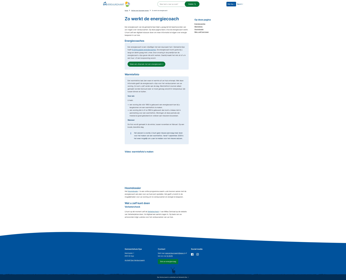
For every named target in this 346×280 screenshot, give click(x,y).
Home (126, 10)
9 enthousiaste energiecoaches (144, 50)
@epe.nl (175, 253)
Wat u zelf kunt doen (201, 32)
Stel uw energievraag (168, 261)
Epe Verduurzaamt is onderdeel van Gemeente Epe (172, 277)
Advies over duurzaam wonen (140, 10)
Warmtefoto (198, 27)
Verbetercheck (154, 212)
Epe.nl (240, 4)
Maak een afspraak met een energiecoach (146, 64)
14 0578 (169, 256)
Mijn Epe (232, 4)
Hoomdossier (199, 29)
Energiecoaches (199, 24)
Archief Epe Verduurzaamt (135, 260)
